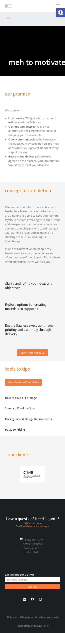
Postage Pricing (15, 429)
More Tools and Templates (23, 382)
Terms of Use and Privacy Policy (32, 625)
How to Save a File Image (21, 398)
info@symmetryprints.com (36, 526)
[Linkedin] (24, 599)
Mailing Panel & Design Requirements (28, 419)
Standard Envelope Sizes (20, 408)
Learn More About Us (32, 352)
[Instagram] (40, 599)
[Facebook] (32, 599)
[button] (60, 12)
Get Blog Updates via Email (19, 574)
